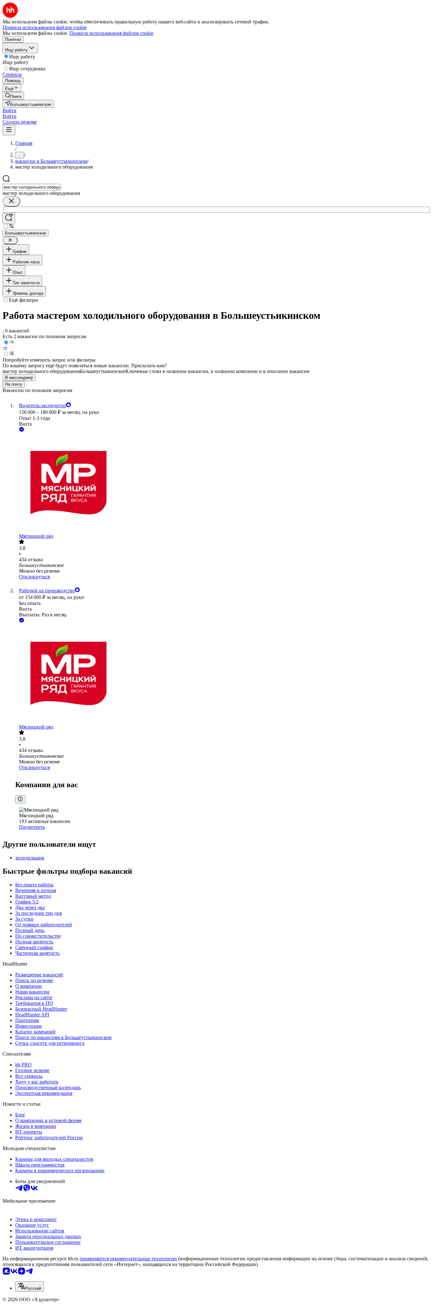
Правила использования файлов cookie (111, 33)
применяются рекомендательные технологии (128, 1258)
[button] (9, 110)
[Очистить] (11, 201)
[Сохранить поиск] (9, 218)
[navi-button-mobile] (9, 130)
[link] (13, 96)
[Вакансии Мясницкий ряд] (223, 483)
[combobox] (32, 187)
